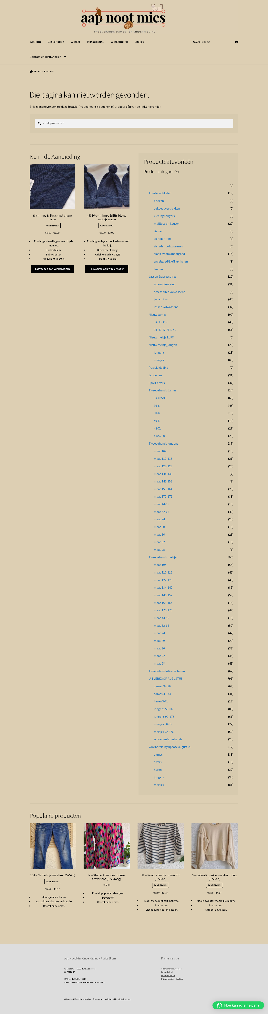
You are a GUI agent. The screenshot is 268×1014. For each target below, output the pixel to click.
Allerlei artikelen (160, 193)
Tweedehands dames (162, 390)
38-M (157, 413)
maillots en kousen (167, 223)
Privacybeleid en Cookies (172, 979)
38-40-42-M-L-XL (165, 330)
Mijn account (95, 42)
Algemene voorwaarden (171, 968)
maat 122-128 (163, 466)
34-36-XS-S (161, 322)
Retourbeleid (167, 972)
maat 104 (160, 451)
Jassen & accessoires (162, 276)
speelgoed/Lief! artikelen (171, 261)
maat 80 (159, 527)
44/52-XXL (160, 436)
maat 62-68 (161, 512)
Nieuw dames (157, 314)
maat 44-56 (161, 504)
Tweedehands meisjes (163, 557)
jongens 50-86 (163, 709)
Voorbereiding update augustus (170, 747)
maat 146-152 (163, 481)
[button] (238, 1005)
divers (158, 762)
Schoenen (155, 375)
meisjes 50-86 (163, 724)
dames (158, 754)
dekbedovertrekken (167, 208)
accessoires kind (164, 284)
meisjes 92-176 (164, 732)
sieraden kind (162, 239)
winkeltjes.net (124, 999)
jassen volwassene (166, 307)
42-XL (157, 428)
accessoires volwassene (169, 292)
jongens (159, 352)
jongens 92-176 (164, 717)
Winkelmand (119, 42)
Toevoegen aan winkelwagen (52, 269)
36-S (157, 406)
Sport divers (157, 383)
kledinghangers (164, 216)
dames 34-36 (162, 686)
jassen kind (161, 299)
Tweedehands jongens (163, 443)
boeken (159, 201)
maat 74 (159, 519)
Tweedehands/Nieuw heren (167, 671)
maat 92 (159, 542)
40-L (157, 421)
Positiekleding (158, 367)
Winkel (75, 42)
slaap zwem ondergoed (169, 254)
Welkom (35, 42)
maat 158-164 (163, 489)
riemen (158, 231)
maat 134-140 (163, 474)
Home (37, 71)
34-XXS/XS (160, 398)
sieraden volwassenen (168, 246)
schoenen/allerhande (168, 739)
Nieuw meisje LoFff (161, 337)
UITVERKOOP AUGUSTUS (165, 678)
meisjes (159, 360)
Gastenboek (56, 42)
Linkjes (139, 42)
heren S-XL (161, 701)
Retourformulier (168, 975)
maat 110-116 (163, 458)
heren (158, 769)
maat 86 (159, 534)
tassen (158, 269)
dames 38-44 (162, 694)
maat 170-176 (163, 496)
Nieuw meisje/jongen (163, 345)
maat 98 (159, 550)
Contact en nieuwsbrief (45, 57)
